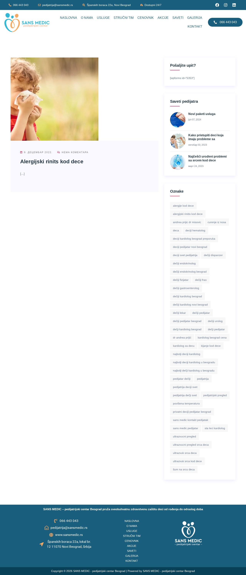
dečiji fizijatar (181, 279)
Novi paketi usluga (201, 114)
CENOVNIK (145, 17)
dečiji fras (201, 279)
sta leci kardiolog (215, 428)
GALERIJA (194, 17)
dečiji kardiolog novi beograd (190, 304)
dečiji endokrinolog (184, 263)
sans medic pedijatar (185, 428)
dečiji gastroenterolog (186, 288)
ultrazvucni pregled (184, 436)
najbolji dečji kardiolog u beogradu (193, 370)
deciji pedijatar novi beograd (190, 246)
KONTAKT (195, 26)
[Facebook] (217, 5)
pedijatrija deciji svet (185, 387)
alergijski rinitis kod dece (188, 213)
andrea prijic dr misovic (187, 222)
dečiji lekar (179, 312)
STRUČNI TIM (124, 17)
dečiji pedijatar (201, 312)
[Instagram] (226, 5)
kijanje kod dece (211, 345)
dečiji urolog (215, 321)
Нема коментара (74, 152)
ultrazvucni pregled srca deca (191, 444)
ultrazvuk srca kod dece (187, 461)
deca (176, 230)
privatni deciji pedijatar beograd (192, 411)
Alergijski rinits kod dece (51, 161)
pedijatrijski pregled (215, 395)
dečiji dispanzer (213, 255)
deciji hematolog (195, 230)
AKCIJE (163, 17)
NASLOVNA (68, 17)
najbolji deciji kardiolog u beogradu (194, 362)
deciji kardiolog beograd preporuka (194, 238)
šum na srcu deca (184, 469)
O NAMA (87, 17)
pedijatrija (203, 378)
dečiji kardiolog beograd (187, 296)
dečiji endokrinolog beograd (190, 271)
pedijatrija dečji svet (185, 395)
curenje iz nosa (217, 222)
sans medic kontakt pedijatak (190, 419)
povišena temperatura (186, 403)
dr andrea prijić (182, 337)
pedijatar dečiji (181, 378)
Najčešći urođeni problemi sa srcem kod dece (207, 158)
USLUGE (103, 17)
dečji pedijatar (216, 329)
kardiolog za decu (183, 345)
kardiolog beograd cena (212, 337)
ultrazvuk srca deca (185, 452)
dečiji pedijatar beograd (187, 321)
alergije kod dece (183, 205)
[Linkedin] (234, 5)
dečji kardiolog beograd (187, 329)
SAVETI (177, 17)
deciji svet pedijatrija (185, 255)
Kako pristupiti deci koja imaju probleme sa (206, 137)
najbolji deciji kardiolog (186, 354)
